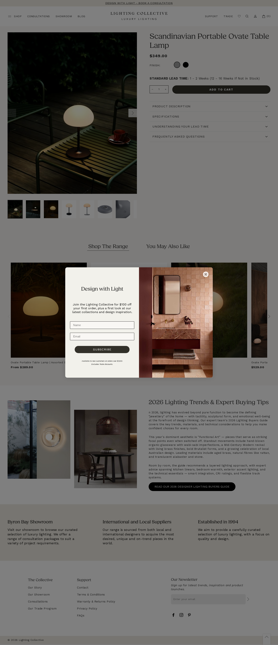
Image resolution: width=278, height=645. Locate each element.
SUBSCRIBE (102, 349)
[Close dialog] (205, 274)
